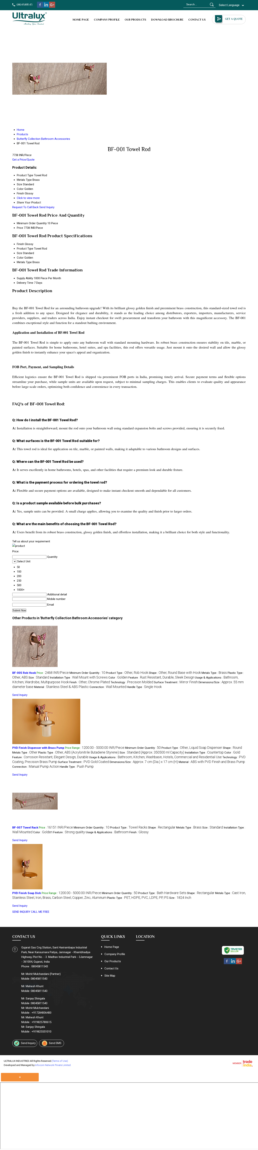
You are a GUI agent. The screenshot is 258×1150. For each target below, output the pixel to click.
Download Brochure (167, 19)
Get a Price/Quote (23, 159)
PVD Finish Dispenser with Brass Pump (38, 748)
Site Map (109, 975)
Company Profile (107, 19)
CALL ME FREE (40, 912)
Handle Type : (144, 687)
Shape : (175, 673)
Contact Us (197, 19)
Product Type (25, 248)
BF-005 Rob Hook (24, 673)
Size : (39, 677)
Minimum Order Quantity (32, 223)
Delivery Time (25, 282)
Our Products (135, 19)
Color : (118, 677)
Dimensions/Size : (144, 762)
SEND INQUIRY (21, 912)
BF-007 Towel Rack (25, 827)
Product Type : (127, 673)
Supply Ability (25, 278)
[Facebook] (40, 7)
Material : (61, 687)
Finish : (90, 682)
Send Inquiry (46, 207)
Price (20, 228)
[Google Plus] (52, 7)
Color (20, 257)
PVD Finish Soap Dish (26, 893)
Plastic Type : (78, 752)
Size (19, 253)
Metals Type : (214, 673)
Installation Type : (79, 677)
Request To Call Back (25, 207)
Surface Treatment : (176, 682)
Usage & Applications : (155, 757)
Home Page (81, 19)
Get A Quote (234, 18)
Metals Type (24, 262)
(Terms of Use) (60, 1061)
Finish (20, 244)
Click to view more (28, 198)
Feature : (161, 677)
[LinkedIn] (46, 7)
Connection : (108, 687)
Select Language (229, 5)
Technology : (132, 682)
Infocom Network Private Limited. (53, 1065)
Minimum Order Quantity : (87, 673)
